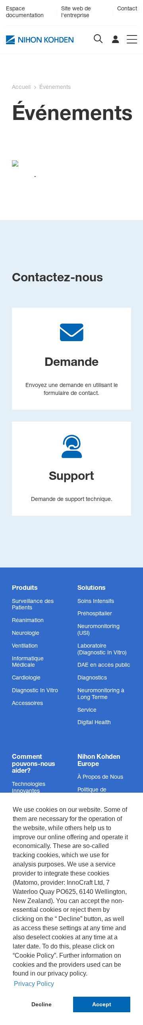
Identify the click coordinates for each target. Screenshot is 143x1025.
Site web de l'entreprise (76, 12)
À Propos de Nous (100, 777)
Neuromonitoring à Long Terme (100, 694)
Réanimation (28, 621)
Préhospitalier (94, 614)
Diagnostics (92, 678)
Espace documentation (25, 12)
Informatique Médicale (28, 662)
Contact (127, 9)
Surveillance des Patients (33, 605)
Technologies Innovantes (28, 788)
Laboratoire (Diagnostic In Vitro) (102, 650)
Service (87, 710)
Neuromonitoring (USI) (98, 630)
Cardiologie (26, 678)
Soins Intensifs (95, 602)
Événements (55, 87)
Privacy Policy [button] (34, 983)
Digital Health (94, 723)
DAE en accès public (103, 665)
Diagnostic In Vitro (35, 691)
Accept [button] (101, 1004)
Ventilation (25, 646)
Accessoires (27, 704)
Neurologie (25, 633)
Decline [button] (41, 1004)
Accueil (21, 87)
